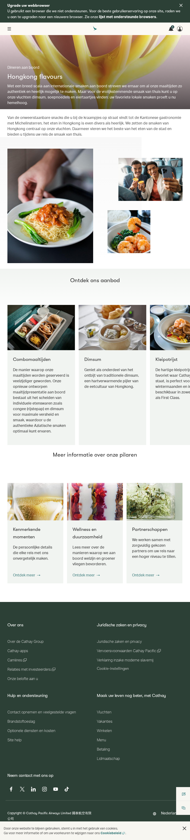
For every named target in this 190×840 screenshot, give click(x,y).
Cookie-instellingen (113, 669)
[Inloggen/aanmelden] (180, 29)
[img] (181, 5)
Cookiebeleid (111, 833)
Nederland (170, 813)
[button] (26, 575)
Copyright (14, 813)
